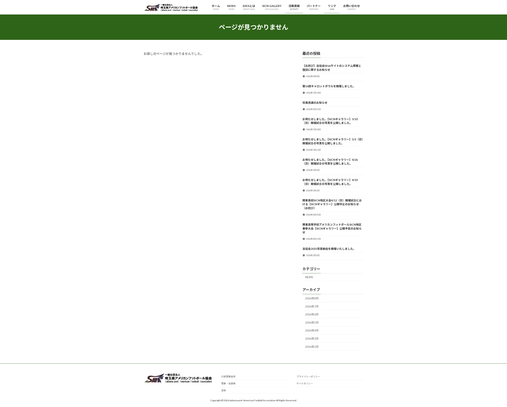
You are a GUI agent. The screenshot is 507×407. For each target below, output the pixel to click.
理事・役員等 (228, 383)
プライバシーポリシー (308, 376)
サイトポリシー (304, 383)
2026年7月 (312, 306)
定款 (223, 390)
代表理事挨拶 (228, 376)
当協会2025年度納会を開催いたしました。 (329, 249)
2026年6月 (312, 314)
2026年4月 (312, 330)
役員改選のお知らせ (314, 102)
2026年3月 (312, 338)
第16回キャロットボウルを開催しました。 (328, 86)
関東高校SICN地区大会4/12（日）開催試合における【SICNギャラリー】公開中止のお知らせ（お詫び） (332, 204)
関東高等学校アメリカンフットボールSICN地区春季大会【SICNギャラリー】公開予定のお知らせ (332, 228)
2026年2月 (312, 346)
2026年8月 (312, 298)
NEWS (309, 277)
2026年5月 (312, 322)
